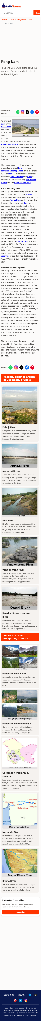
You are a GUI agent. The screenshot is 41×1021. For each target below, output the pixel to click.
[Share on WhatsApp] (17, 112)
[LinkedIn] (20, 1000)
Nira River (8, 520)
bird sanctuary (17, 176)
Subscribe (21, 912)
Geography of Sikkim (14, 673)
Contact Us (9, 995)
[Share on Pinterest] (37, 112)
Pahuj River (8, 427)
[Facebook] (30, 995)
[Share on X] (27, 112)
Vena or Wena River (13, 569)
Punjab (29, 194)
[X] (35, 995)
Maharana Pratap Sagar (12, 171)
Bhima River (9, 880)
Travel (12, 19)
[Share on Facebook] (32, 112)
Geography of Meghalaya (16, 723)
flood (25, 203)
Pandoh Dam (22, 241)
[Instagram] (26, 1000)
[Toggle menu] (38, 5)
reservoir (5, 256)
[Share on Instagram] (22, 112)
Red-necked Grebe (22, 182)
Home (4, 19)
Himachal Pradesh (9, 144)
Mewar (11, 173)
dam (3, 124)
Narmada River (10, 832)
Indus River (15, 200)
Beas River (6, 126)
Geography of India (24, 19)
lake (20, 168)
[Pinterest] (15, 1000)
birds (29, 176)
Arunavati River (11, 471)
